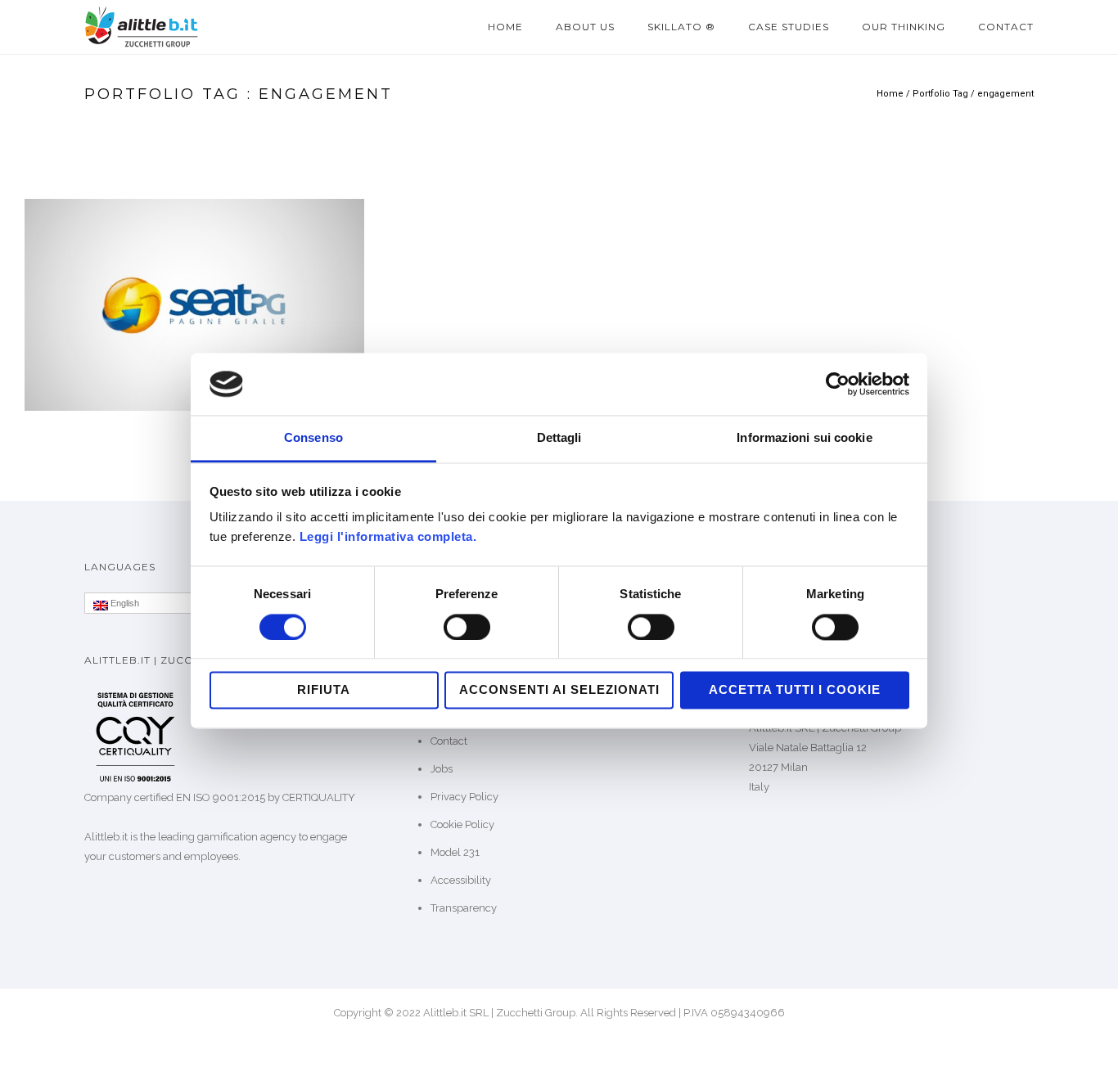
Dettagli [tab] (559, 438)
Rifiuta (323, 690)
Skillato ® (681, 26)
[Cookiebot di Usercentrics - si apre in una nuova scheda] (837, 384)
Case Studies (788, 26)
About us (585, 26)
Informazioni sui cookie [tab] (804, 438)
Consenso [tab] (313, 438)
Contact (1006, 26)
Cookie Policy (462, 824)
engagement (1005, 93)
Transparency (464, 908)
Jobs (442, 769)
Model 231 (455, 852)
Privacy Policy (464, 796)
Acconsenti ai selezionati (559, 690)
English (123, 603)
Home (505, 26)
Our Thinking (903, 26)
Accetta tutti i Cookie (795, 690)
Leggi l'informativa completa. (388, 537)
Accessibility (461, 880)
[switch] (467, 627)
